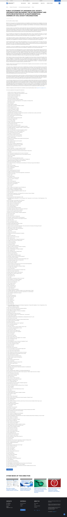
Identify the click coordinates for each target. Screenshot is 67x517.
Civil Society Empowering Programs (24, 7)
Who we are (23, 3)
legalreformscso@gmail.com (41, 87)
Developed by (50, 511)
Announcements (35, 3)
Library (7, 0)
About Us (36, 501)
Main (7, 7)
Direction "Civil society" (13, 7)
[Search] (59, 3)
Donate (57, 0)
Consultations (50, 3)
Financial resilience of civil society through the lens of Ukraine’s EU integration (25, 489)
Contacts (11, 0)
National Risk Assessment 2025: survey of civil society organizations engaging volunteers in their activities (54, 490)
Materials (23, 501)
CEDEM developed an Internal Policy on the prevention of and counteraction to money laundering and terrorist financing (40, 490)
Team (35, 504)
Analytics (42, 3)
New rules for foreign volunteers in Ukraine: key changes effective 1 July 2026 (12, 489)
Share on (9, 469)
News (29, 3)
